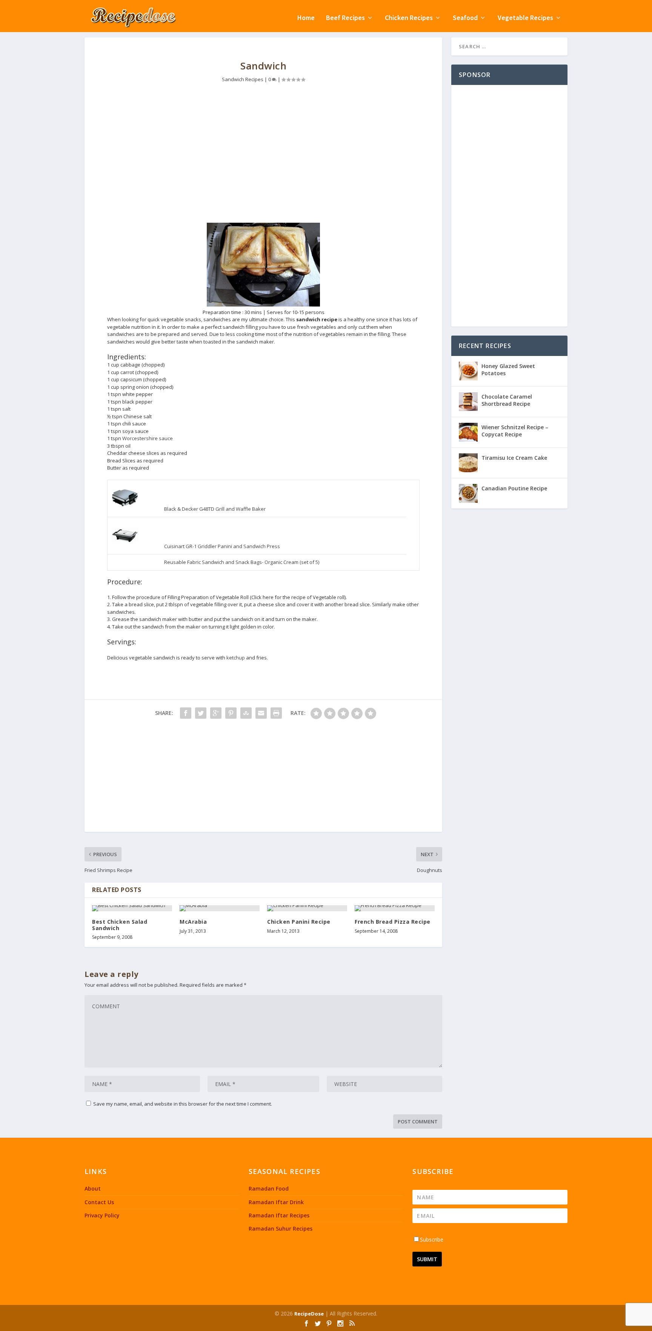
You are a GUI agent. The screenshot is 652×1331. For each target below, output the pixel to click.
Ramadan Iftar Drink (276, 1202)
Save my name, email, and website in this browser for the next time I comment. (182, 1103)
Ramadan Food (269, 1188)
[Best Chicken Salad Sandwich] (132, 908)
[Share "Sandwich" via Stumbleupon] (246, 713)
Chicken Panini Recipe (299, 921)
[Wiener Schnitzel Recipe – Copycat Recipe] (468, 432)
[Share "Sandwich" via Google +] (215, 713)
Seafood (465, 18)
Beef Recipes (345, 18)
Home (306, 18)
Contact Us (99, 1202)
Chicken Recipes (409, 18)
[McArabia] (220, 908)
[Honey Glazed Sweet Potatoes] (468, 371)
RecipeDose (309, 1313)
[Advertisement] (263, 158)
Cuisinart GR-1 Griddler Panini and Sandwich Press (222, 546)
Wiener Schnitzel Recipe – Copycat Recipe (514, 431)
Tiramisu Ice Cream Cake (514, 457)
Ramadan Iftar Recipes (279, 1215)
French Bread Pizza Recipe (393, 921)
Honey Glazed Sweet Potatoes (508, 369)
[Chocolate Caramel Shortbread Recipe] (468, 401)
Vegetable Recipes (525, 18)
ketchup (235, 657)
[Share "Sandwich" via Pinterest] (230, 713)
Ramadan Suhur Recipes (280, 1228)
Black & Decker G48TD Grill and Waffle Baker (215, 508)
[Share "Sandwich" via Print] (276, 713)
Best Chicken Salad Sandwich (119, 925)
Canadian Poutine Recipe (514, 488)
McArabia (193, 921)
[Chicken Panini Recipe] (307, 908)
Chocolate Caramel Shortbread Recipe (506, 400)
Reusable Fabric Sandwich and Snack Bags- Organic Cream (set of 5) (241, 562)
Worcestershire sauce (147, 438)
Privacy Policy (102, 1215)
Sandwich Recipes (242, 79)
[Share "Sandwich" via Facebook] (185, 713)
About (93, 1188)
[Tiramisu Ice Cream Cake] (468, 462)
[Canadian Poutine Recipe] (468, 493)
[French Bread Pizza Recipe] (395, 908)
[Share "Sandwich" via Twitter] (200, 713)
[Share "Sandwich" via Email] (261, 713)
